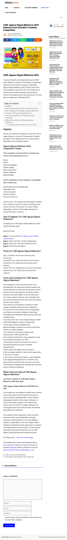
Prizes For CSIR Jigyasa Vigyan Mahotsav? (19, 113)
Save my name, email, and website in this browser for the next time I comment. (23, 518)
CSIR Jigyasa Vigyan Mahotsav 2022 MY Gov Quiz (23, 124)
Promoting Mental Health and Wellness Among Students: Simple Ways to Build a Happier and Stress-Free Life (56, 106)
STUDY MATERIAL (10, 12)
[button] (61, 17)
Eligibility (8, 106)
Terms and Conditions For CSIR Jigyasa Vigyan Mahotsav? (20, 117)
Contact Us (62, 537)
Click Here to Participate (25, 437)
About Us (56, 537)
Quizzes (16, 7)
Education (44, 7)
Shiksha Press (17, 34)
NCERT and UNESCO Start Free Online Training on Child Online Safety (56, 127)
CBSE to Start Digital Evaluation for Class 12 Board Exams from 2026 (56, 147)
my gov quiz (30, 457)
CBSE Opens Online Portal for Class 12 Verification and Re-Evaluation (56, 117)
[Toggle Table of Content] (38, 103)
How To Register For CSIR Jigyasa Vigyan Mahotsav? (22, 111)
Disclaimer (50, 537)
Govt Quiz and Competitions (17, 455)
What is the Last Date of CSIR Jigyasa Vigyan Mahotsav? (19, 121)
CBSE (6, 7)
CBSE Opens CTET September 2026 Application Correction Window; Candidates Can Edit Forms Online (56, 81)
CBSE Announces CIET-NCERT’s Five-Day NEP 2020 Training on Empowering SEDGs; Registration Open (55, 55)
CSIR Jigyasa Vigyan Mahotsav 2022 (15, 457)
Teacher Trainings (31, 7)
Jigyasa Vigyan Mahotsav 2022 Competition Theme (22, 108)
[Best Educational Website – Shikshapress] (11, 2)
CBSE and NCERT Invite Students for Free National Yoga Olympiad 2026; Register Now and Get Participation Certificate (56, 94)
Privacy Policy (42, 537)
